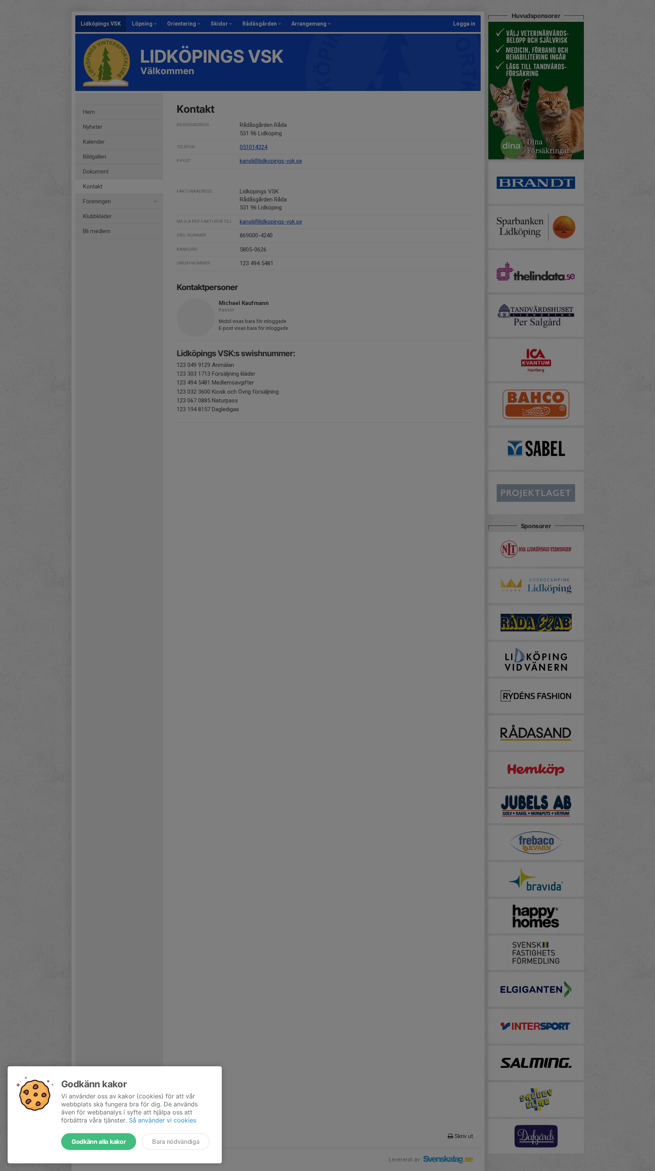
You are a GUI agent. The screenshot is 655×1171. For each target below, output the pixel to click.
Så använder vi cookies (162, 1120)
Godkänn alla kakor (99, 1141)
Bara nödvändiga (175, 1141)
